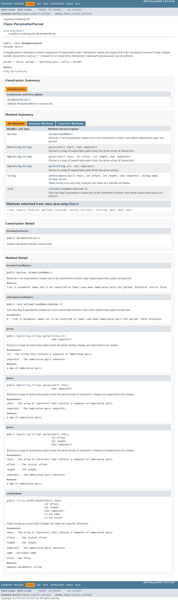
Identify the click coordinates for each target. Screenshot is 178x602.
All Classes (74, 10)
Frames (42, 10)
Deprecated (57, 4)
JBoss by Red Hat (30, 598)
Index (69, 4)
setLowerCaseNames (60, 188)
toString (101, 210)
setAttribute (57, 175)
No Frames (55, 10)
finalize (33, 210)
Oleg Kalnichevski (15, 71)
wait (112, 210)
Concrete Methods (70, 123)
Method (46, 14)
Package (19, 4)
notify (73, 210)
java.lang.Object (13, 30)
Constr (35, 14)
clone (10, 210)
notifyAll (86, 210)
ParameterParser (17, 99)
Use (39, 4)
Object (19, 46)
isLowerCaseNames (60, 134)
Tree (45, 4)
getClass (47, 210)
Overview (6, 4)
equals (21, 210)
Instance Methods (41, 123)
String (17, 147)
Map (9, 147)
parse (52, 147)
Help (77, 4)
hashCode (61, 210)
